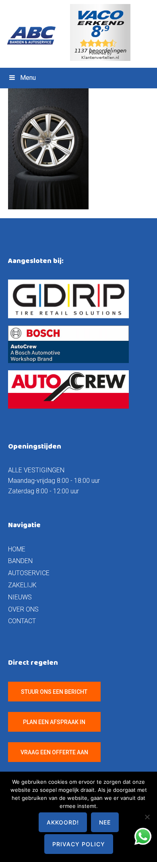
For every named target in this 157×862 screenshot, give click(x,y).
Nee (105, 822)
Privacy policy (78, 844)
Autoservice (29, 573)
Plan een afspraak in (54, 722)
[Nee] (147, 817)
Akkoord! (63, 822)
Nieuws (20, 597)
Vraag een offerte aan (54, 752)
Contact (22, 621)
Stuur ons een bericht (54, 692)
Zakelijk (22, 585)
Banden (20, 561)
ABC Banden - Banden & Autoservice (34, 35)
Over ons (23, 609)
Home (16, 549)
